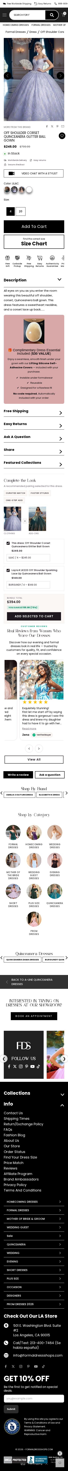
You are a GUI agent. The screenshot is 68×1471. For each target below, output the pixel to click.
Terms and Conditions (22, 1190)
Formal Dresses (16, 32)
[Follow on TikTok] (43, 1366)
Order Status (14, 1151)
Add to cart (34, 226)
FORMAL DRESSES (41, 25)
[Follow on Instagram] (21, 1366)
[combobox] (27, 15)
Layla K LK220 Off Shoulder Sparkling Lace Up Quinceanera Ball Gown (34, 571)
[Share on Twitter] (52, 126)
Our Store (12, 1146)
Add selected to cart (34, 616)
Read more (14, 728)
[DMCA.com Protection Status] (15, 1459)
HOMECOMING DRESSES (16, 25)
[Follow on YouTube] (36, 1366)
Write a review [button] (18, 775)
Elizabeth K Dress (49, 794)
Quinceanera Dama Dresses (22, 959)
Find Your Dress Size (20, 1157)
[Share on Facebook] (46, 126)
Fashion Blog (14, 1135)
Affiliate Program (18, 1173)
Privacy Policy (15, 1184)
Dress (33, 32)
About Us (11, 1140)
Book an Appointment (33, 1016)
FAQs (8, 1129)
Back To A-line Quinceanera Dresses (32, 982)
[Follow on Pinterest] (28, 1366)
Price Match (13, 1162)
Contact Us (13, 1113)
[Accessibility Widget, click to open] (60, 1453)
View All (34, 759)
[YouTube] (32, 1066)
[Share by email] (62, 126)
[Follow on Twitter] (13, 1366)
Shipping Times (16, 1118)
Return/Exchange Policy (23, 1124)
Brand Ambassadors (21, 1179)
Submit (11, 1409)
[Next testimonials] (39, 749)
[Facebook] (9, 1066)
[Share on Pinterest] (57, 126)
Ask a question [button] (49, 775)
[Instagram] (21, 1066)
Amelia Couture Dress (19, 794)
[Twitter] (15, 1066)
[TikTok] (38, 1066)
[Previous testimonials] (29, 749)
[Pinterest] (26, 1066)
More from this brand (17, 127)
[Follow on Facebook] (6, 1366)
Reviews (10, 1168)
